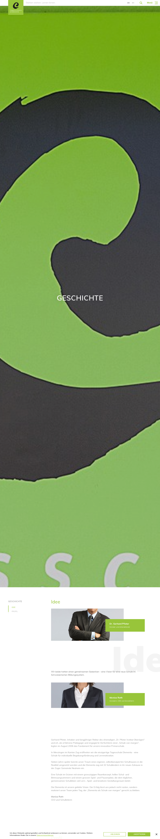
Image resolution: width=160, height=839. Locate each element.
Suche (141, 3)
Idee (13, 607)
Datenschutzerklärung (45, 835)
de (128, 3)
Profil (15, 611)
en (133, 3)
